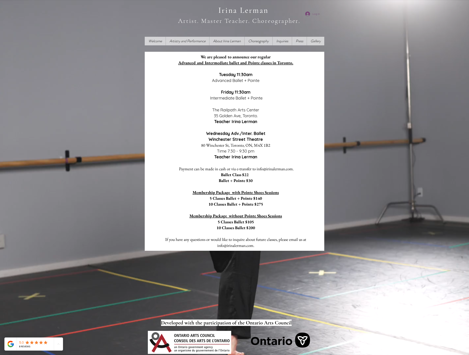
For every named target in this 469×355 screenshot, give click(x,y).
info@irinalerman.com (275, 169)
